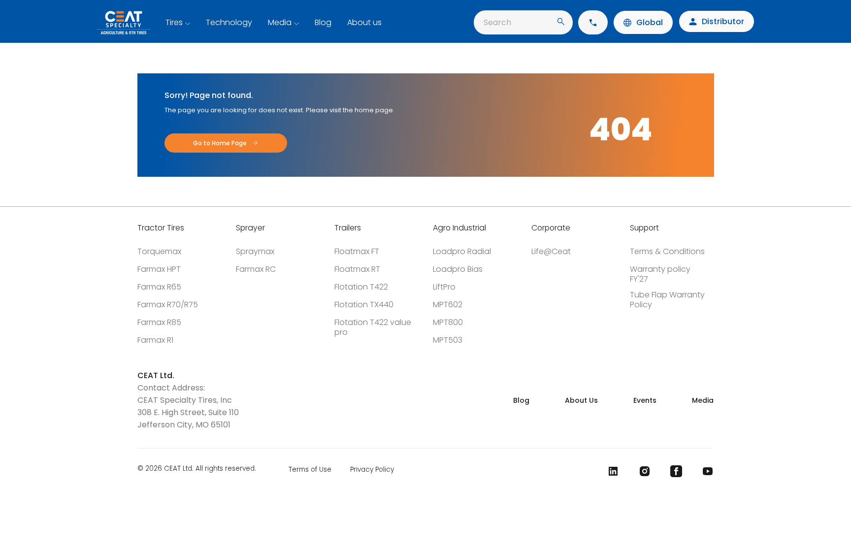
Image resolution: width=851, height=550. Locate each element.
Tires (174, 22)
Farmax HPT (159, 269)
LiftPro (444, 286)
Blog (323, 22)
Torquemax (159, 251)
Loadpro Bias (458, 269)
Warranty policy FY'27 (660, 274)
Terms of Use (310, 469)
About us (364, 22)
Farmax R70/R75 (167, 304)
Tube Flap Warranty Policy (667, 299)
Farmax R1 (155, 340)
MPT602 (447, 304)
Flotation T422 (361, 286)
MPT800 (448, 322)
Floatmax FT (356, 251)
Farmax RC (256, 269)
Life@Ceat (551, 251)
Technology (229, 22)
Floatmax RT (357, 269)
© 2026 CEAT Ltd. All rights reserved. (196, 469)
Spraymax (255, 251)
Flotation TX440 (363, 304)
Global (649, 22)
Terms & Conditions (667, 251)
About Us (581, 400)
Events (644, 400)
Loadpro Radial (462, 251)
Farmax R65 (159, 286)
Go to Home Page (220, 143)
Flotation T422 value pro (372, 327)
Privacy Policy (372, 469)
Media (280, 22)
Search (497, 22)
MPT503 (447, 340)
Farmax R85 (159, 322)
